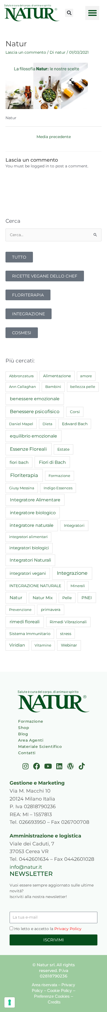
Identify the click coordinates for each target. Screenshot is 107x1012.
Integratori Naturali (30, 560)
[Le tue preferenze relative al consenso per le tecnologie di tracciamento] (9, 1002)
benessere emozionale (35, 398)
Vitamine (43, 645)
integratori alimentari (28, 536)
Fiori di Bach (52, 462)
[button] (69, 13)
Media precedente (53, 137)
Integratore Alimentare (35, 499)
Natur (16, 597)
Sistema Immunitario (29, 633)
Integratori (74, 525)
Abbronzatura (21, 376)
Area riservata (44, 984)
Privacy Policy (67, 929)
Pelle (67, 597)
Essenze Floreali (28, 449)
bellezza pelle (82, 386)
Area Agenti (31, 740)
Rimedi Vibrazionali (68, 621)
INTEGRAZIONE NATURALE (35, 585)
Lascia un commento (25, 52)
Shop (23, 727)
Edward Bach (75, 423)
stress (65, 633)
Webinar (69, 645)
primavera (50, 609)
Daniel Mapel (21, 424)
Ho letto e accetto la (47, 929)
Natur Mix (43, 597)
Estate (63, 449)
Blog (23, 734)
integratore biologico (33, 512)
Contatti (27, 753)
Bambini (53, 386)
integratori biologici (29, 547)
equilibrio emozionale (33, 436)
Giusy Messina (21, 488)
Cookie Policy (59, 990)
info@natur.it (26, 867)
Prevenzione (20, 609)
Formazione (59, 475)
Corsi (75, 412)
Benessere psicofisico (35, 411)
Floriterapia (24, 475)
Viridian (17, 645)
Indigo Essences (58, 488)
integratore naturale (32, 525)
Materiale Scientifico (40, 746)
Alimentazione (57, 376)
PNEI (86, 597)
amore (86, 376)
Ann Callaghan (22, 386)
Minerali (78, 586)
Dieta (47, 424)
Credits (54, 1002)
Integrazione (72, 573)
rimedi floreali (25, 621)
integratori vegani (28, 573)
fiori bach (19, 462)
